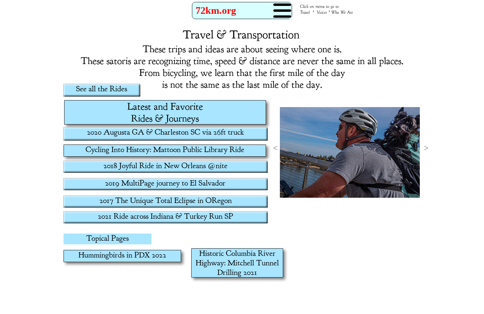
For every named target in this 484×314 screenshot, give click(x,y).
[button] (275, 148)
